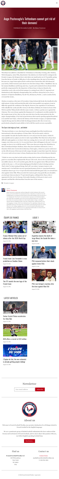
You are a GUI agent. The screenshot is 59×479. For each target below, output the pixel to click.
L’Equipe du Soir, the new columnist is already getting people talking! (14, 360)
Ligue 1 (36, 217)
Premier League (9, 183)
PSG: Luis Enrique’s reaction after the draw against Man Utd (43, 285)
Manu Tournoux (12, 190)
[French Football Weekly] (3, 3)
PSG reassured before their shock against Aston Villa (43, 262)
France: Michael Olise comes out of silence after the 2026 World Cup (14, 237)
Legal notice (38, 475)
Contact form (43, 456)
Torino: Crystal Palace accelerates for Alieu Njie (14, 317)
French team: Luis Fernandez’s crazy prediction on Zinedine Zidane (15, 259)
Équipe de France (11, 217)
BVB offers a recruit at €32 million (14, 339)
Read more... (29, 441)
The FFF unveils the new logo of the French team (15, 282)
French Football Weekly (28, 475)
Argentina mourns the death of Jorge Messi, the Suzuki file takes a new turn (43, 238)
